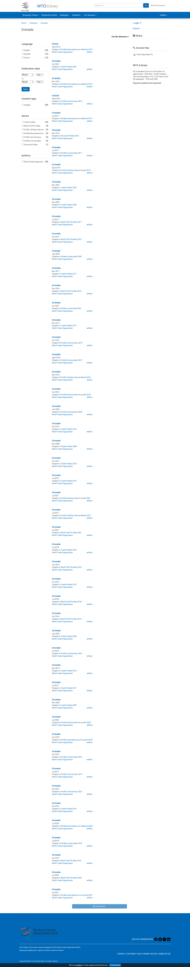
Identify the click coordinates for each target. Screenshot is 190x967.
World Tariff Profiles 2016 (71, 291)
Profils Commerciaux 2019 (71, 101)
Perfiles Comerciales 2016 (71, 757)
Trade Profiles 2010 (69, 464)
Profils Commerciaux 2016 (71, 343)
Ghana (55, 43)
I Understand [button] (115, 965)
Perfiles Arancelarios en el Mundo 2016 (77, 84)
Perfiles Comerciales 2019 (71, 360)
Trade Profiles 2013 (69, 326)
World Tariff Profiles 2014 (71, 619)
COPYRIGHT (131, 954)
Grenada (44, 23)
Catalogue (64, 15)
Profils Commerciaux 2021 (71, 792)
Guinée (55, 95)
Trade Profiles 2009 (69, 705)
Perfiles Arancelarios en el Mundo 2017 (77, 118)
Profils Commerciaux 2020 (71, 412)
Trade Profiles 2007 (69, 188)
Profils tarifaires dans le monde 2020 (76, 722)
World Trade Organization (62, 52)
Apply (26, 89)
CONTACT (121, 954)
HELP (140, 954)
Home (23, 23)
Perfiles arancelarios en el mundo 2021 (76, 895)
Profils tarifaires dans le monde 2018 (76, 395)
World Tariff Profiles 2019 (71, 567)
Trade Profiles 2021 (69, 67)
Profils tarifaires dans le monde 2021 (76, 498)
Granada (56, 78)
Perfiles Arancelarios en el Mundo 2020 (77, 826)
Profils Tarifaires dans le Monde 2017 (76, 515)
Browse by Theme (30, 15)
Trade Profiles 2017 (69, 688)
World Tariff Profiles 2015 (71, 239)
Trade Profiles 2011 (69, 274)
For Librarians (89, 15)
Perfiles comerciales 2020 (71, 256)
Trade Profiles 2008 (69, 446)
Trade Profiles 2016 (69, 809)
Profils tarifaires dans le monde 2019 (76, 170)
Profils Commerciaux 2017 (71, 774)
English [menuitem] (163, 15)
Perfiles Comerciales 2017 (71, 153)
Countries (33, 23)
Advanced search (158, 5)
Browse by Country (49, 15)
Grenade (56, 164)
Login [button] (136, 22)
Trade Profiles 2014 (69, 429)
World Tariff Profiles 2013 (71, 861)
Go (146, 5)
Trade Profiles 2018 (69, 550)
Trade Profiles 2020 (69, 636)
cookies (78, 965)
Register (136, 28)
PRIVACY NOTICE (150, 954)
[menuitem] (30, 15)
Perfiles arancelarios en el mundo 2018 (76, 740)
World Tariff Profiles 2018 (71, 602)
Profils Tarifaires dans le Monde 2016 (76, 377)
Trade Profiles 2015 (69, 671)
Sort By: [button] (120, 37)
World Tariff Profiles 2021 (71, 533)
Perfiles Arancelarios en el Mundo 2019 (77, 49)
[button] (90, 52)
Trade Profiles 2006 (69, 205)
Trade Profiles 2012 (69, 584)
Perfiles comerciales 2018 (71, 843)
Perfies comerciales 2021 (71, 308)
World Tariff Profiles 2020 (71, 878)
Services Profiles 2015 (70, 136)
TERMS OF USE (164, 954)
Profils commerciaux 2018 (71, 653)
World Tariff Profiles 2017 (71, 222)
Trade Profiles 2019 (69, 481)
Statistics (76, 15)
